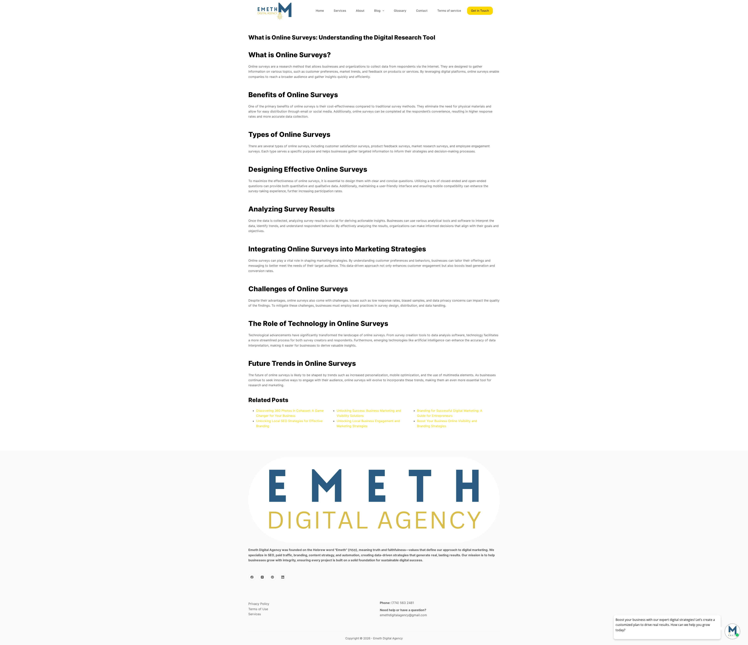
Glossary (400, 10)
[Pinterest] (272, 577)
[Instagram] (262, 577)
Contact (422, 10)
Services (340, 10)
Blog (377, 10)
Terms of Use (258, 609)
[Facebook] (252, 577)
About (360, 10)
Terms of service (449, 10)
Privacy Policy (258, 604)
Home (320, 10)
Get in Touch (480, 10)
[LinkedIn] (283, 577)
